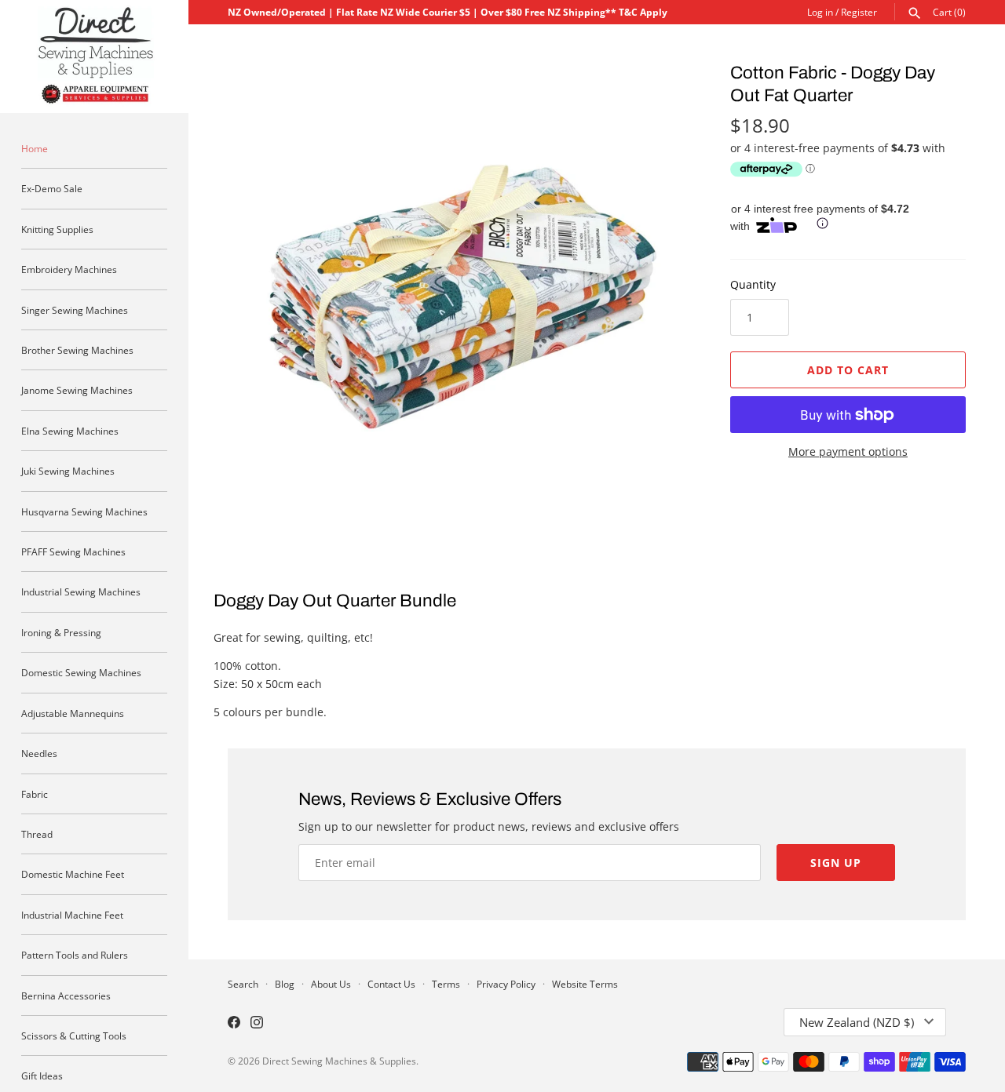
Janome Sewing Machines (77, 390)
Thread (37, 834)
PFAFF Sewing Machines (73, 551)
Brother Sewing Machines (77, 350)
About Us (331, 983)
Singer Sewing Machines (74, 310)
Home (34, 148)
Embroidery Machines (69, 269)
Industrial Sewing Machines (81, 591)
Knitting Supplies (57, 229)
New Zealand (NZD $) (856, 1022)
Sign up (835, 862)
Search (243, 983)
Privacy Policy (506, 983)
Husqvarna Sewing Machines (84, 511)
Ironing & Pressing (61, 632)
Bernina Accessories (66, 995)
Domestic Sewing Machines (81, 672)
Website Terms (585, 983)
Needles (39, 753)
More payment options (848, 451)
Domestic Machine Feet (72, 874)
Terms (446, 983)
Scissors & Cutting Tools (73, 1035)
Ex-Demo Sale (51, 188)
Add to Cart (848, 369)
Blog (284, 983)
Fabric (34, 794)
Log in (820, 11)
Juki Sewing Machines (68, 470)
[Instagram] (256, 1023)
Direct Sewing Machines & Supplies (339, 1060)
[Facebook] (234, 1023)
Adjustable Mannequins (72, 713)
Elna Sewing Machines (70, 430)
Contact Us (391, 983)
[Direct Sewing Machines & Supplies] (94, 56)
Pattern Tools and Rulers (74, 954)
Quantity (753, 284)
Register (859, 11)
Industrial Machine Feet (72, 914)
